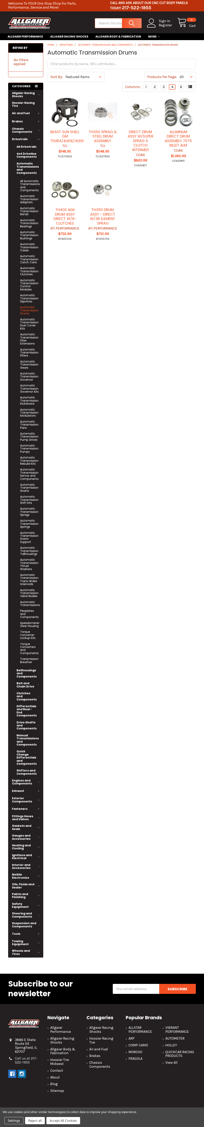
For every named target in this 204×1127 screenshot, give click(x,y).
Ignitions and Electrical (22, 856)
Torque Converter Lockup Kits (27, 635)
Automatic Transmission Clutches (29, 271)
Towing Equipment (20, 942)
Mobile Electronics (20, 875)
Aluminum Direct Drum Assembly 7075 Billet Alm (178, 138)
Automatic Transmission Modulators (29, 413)
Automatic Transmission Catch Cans (29, 259)
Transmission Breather (29, 660)
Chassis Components (22, 130)
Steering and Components (22, 914)
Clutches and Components (27, 696)
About (55, 1077)
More (152, 37)
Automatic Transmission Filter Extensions (29, 339)
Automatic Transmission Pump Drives (29, 437)
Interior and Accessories (21, 866)
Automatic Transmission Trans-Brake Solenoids (29, 579)
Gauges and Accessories (21, 837)
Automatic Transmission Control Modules (29, 284)
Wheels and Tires (21, 952)
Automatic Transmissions (30, 603)
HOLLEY (171, 1045)
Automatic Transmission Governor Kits (29, 388)
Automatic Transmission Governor (29, 376)
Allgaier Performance (25, 37)
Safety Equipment (20, 905)
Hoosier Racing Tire (23, 104)
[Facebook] (12, 1074)
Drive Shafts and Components (27, 725)
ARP (131, 1038)
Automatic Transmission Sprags (29, 512)
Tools (16, 934)
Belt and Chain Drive (25, 684)
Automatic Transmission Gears (29, 364)
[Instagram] (22, 1074)
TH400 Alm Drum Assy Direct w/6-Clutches (65, 216)
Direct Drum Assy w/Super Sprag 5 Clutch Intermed (140, 140)
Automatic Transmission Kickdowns (29, 400)
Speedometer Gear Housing (29, 624)
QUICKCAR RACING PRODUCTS (179, 1054)
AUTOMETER (174, 1038)
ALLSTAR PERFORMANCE (140, 1029)
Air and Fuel (21, 113)
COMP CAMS (138, 1045)
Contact (56, 1070)
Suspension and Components (24, 924)
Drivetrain (20, 139)
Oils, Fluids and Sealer (23, 885)
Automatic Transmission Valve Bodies (29, 593)
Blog (54, 1084)
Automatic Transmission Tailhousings (29, 551)
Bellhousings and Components (27, 673)
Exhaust (18, 791)
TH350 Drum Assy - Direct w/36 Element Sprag (102, 216)
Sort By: (56, 77)
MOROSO (135, 1052)
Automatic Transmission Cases (29, 247)
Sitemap (57, 1090)
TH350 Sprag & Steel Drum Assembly (103, 136)
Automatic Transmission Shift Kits (29, 500)
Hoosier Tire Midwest (59, 1062)
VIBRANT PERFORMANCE (177, 1029)
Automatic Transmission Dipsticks (29, 298)
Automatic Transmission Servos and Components (29, 474)
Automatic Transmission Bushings (29, 235)
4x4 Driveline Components (27, 155)
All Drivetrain (26, 147)
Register (165, 25)
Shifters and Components (27, 771)
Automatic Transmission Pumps (29, 449)
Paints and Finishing (20, 895)
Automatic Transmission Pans (29, 425)
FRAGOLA (135, 1058)
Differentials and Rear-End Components (27, 710)
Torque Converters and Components (29, 648)
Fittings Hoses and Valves (22, 817)
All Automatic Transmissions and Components (30, 185)
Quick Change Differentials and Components (27, 757)
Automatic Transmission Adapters (29, 199)
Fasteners (19, 809)
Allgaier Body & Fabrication (118, 37)
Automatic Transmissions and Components (28, 168)
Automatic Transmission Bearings (29, 223)
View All (171, 1062)
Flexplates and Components (29, 614)
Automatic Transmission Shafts (29, 488)
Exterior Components (22, 799)
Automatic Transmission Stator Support (29, 537)
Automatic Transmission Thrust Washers (29, 564)
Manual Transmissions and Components (28, 740)
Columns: (133, 87)
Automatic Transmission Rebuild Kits (29, 461)
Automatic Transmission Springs (29, 524)
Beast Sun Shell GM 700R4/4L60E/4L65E (67, 136)
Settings (14, 1120)
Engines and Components (22, 781)
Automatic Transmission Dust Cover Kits (29, 324)
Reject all (35, 1120)
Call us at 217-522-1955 (26, 1060)
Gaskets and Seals (21, 827)
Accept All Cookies (63, 1120)
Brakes (17, 121)
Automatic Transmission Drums (29, 310)
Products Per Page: (162, 77)
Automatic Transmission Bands (29, 211)
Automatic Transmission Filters (29, 353)
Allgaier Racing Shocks (69, 37)
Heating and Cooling (21, 846)
